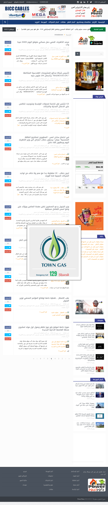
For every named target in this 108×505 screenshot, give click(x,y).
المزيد (37, 22)
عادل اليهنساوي (30, 49)
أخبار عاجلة (37, 79)
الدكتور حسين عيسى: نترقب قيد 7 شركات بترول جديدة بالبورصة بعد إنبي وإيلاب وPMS (84, 394)
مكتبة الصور (23, 480)
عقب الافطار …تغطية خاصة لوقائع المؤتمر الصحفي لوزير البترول (44, 299)
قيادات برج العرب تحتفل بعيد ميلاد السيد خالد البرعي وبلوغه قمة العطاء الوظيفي (85, 335)
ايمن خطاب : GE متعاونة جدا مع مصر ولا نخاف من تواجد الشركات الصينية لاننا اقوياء (44, 174)
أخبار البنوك (76, 476)
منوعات (25, 485)
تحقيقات (50, 476)
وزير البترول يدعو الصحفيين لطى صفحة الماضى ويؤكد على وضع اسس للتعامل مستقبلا (43, 208)
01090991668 (44, 2)
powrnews (62, 49)
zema (64, 48)
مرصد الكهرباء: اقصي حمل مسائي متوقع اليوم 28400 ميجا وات (43, 43)
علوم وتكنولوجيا (48, 485)
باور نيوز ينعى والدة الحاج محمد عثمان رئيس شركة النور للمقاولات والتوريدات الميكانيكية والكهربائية (84, 357)
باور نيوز (42, 49)
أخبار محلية (76, 485)
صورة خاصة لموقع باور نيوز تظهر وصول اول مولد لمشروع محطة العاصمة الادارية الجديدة (43, 328)
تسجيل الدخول (7, 2)
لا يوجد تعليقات (65, 51)
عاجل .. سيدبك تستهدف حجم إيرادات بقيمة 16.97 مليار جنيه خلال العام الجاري (85, 424)
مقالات (63, 22)
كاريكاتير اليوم (22, 476)
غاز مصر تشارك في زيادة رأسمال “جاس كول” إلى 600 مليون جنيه (84, 384)
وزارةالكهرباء (22, 49)
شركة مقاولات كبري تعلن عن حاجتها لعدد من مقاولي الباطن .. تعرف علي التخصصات (90, 246)
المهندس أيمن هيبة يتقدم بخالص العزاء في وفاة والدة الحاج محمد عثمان (86, 346)
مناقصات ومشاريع (84, 22)
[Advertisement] (87, 448)
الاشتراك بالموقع (19, 2)
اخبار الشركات (53, 22)
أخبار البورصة (49, 471)
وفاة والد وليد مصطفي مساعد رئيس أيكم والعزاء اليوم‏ (85, 325)
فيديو (25, 471)
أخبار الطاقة (43, 48)
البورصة (44, 22)
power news (55, 49)
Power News (81, 499)
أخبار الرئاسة (75, 489)
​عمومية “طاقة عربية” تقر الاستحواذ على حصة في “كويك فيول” (85, 405)
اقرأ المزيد (26, 63)
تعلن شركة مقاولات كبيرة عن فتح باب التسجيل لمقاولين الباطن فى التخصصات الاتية (89, 256)
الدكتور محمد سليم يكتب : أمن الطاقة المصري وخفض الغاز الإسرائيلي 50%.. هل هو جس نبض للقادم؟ (69, 29)
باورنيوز (37, 49)
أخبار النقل (71, 22)
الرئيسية (101, 22)
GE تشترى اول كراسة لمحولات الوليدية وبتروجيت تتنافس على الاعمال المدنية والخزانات (44, 105)
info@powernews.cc (32, 2)
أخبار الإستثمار (75, 471)
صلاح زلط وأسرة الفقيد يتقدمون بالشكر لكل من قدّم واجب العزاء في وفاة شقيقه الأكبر (84, 369)
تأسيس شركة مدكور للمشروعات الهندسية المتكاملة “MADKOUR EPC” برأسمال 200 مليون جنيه (46, 74)
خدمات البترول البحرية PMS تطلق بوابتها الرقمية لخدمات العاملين (84, 415)
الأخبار (94, 22)
